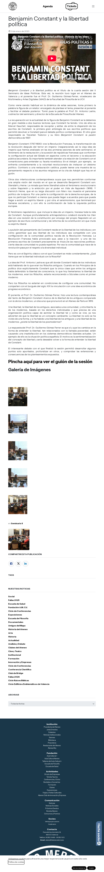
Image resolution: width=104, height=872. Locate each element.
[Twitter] (18, 564)
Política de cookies (16, 862)
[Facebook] (11, 564)
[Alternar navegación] (93, 6)
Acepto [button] (91, 868)
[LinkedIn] (25, 564)
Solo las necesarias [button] (79, 868)
